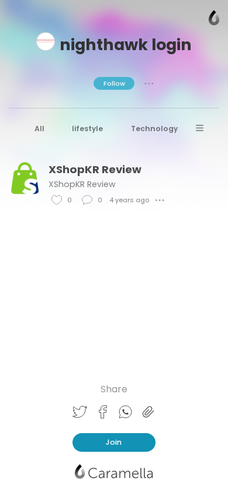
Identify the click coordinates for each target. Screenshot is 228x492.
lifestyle (87, 128)
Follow (114, 83)
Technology (154, 128)
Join (114, 442)
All (39, 128)
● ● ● (149, 83)
